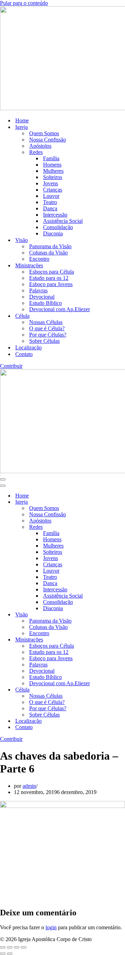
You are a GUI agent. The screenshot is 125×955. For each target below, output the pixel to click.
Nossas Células (45, 322)
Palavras (38, 290)
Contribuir (11, 366)
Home (22, 120)
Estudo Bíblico (45, 303)
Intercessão (55, 215)
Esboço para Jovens (51, 284)
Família (51, 158)
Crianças (52, 190)
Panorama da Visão (50, 246)
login (51, 927)
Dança (50, 208)
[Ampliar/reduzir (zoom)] (3, 947)
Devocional (42, 297)
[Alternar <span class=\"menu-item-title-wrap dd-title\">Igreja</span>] (121, 502)
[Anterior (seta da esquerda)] (3, 954)
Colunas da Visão (48, 253)
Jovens (50, 183)
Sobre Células (44, 341)
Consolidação (58, 227)
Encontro (39, 259)
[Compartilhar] (16, 947)
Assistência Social (63, 221)
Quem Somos (44, 133)
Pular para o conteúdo (24, 3)
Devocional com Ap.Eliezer (59, 309)
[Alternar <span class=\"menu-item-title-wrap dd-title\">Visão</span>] (121, 615)
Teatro (50, 202)
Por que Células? (47, 335)
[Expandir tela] (9, 947)
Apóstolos (40, 146)
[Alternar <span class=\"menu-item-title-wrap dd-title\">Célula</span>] (121, 690)
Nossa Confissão (47, 140)
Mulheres (53, 171)
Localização (28, 347)
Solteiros (52, 177)
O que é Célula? (47, 328)
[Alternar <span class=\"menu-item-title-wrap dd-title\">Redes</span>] (121, 527)
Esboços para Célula (51, 272)
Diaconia (53, 233)
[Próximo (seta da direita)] (9, 954)
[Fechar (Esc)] (23, 947)
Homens (52, 165)
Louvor (51, 196)
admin (29, 786)
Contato (24, 354)
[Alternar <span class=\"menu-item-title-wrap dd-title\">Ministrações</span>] (121, 640)
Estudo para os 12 (48, 278)
